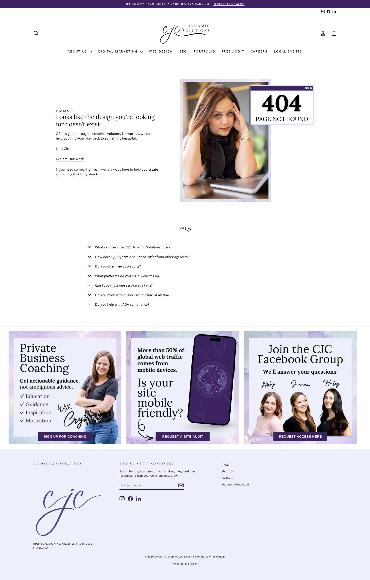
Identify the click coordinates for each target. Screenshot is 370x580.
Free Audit (233, 51)
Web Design (161, 51)
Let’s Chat (63, 148)
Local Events (288, 51)
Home (225, 465)
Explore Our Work (70, 159)
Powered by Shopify (185, 563)
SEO (183, 51)
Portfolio (204, 51)
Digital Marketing (118, 51)
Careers (259, 51)
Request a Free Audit (235, 484)
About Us (78, 51)
